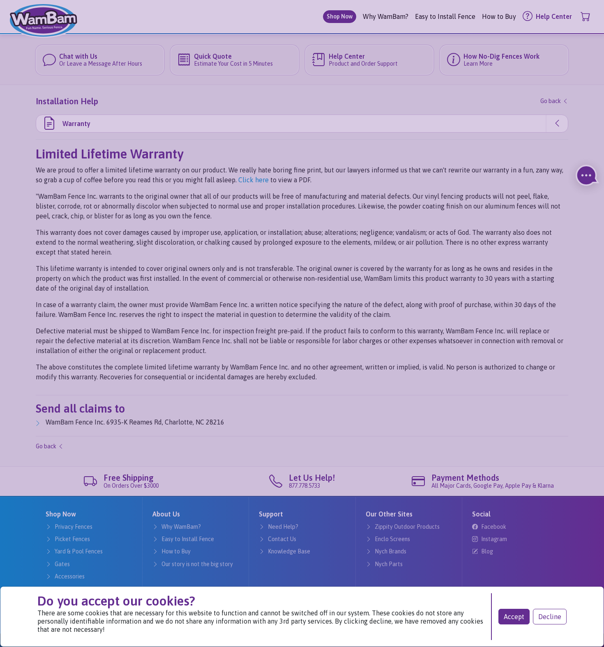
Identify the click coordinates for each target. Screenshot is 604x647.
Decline (549, 616)
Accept (514, 616)
